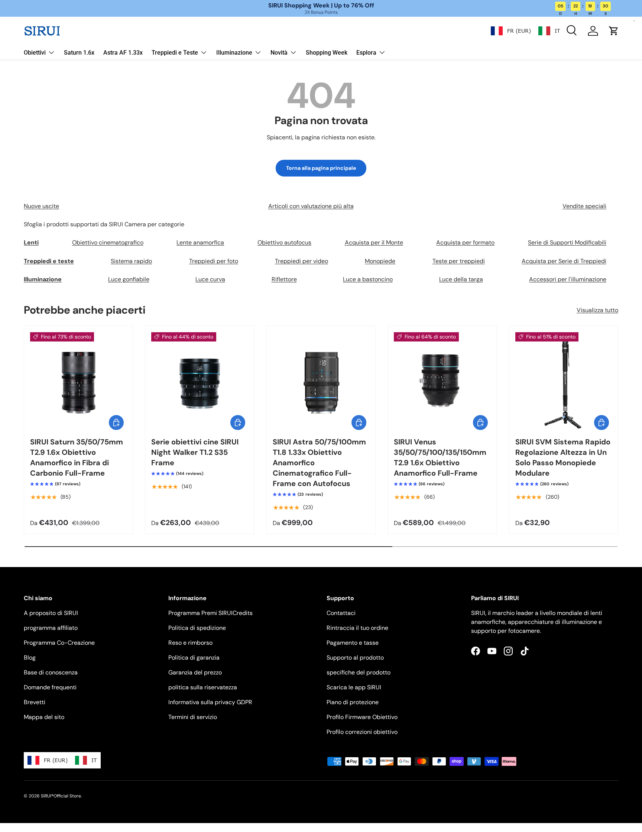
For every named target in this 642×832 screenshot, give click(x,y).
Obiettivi (35, 52)
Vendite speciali (584, 206)
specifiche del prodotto (358, 672)
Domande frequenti (50, 687)
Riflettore (284, 279)
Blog (30, 657)
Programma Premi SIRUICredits (210, 613)
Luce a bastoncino (368, 279)
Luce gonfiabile (128, 279)
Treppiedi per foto (213, 261)
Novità (279, 52)
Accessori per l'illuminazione (567, 279)
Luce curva (210, 279)
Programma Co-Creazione (59, 643)
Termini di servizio (192, 717)
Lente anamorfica (200, 242)
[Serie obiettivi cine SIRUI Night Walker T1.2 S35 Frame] (199, 380)
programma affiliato (51, 628)
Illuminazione (234, 52)
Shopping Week (326, 52)
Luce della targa (461, 279)
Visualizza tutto (597, 310)
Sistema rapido (131, 261)
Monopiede (380, 261)
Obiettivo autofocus (284, 242)
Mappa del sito (44, 717)
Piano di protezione (353, 702)
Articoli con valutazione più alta (311, 206)
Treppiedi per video (301, 261)
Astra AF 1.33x (123, 52)
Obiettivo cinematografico (107, 242)
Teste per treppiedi (458, 261)
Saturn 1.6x (79, 52)
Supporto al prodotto (355, 657)
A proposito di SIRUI (51, 613)
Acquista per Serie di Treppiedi (564, 261)
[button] (614, 31)
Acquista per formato (465, 242)
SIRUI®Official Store (61, 796)
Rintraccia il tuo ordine (357, 628)
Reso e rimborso (190, 643)
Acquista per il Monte (374, 242)
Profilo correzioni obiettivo (362, 732)
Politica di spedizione (197, 628)
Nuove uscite (41, 206)
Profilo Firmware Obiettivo (362, 717)
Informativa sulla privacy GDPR (210, 702)
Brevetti (34, 702)
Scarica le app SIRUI (354, 687)
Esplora (366, 52)
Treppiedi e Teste (175, 52)
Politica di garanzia (194, 657)
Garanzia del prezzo (195, 672)
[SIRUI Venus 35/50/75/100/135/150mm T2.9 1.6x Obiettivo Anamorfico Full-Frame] (442, 380)
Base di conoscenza (51, 672)
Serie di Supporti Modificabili (567, 242)
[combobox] (511, 31)
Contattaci (341, 613)
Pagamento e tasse (353, 643)
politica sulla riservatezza (202, 687)
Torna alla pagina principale (321, 168)
